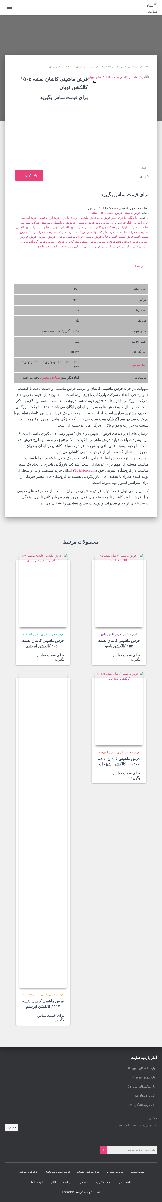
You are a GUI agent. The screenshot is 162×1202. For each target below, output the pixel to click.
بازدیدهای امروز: (144, 1077)
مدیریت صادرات (63, 246)
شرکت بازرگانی (127, 227)
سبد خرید (83, 1182)
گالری (53, 1182)
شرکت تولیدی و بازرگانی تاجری (87, 232)
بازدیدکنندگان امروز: (142, 1086)
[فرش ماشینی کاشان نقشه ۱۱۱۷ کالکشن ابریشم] (43, 830)
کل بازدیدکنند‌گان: (143, 1105)
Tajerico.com (85, 470)
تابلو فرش (110, 217)
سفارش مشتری (50, 377)
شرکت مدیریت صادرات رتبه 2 (47, 232)
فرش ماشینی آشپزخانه (111, 752)
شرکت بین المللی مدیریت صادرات (61, 227)
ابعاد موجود (139, 364)
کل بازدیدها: (147, 1095)
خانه (146, 66)
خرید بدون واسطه (65, 222)
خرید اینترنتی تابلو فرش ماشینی (97, 222)
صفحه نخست (137, 1171)
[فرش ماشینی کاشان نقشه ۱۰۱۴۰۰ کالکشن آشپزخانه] (119, 708)
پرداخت (67, 1182)
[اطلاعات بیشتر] (100, 658)
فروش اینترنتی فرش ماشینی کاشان (97, 246)
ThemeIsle (68, 1192)
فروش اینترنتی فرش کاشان (47, 241)
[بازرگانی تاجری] (148, 7)
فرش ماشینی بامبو (111, 634)
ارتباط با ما (37, 1182)
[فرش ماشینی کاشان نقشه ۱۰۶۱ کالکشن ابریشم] (43, 590)
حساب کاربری (102, 1182)
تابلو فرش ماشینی (90, 217)
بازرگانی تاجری (127, 217)
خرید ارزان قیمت (49, 217)
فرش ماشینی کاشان (70, 236)
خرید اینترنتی (29, 217)
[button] (94, 82)
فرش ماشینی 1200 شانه (113, 66)
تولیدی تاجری (69, 217)
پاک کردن (31, 175)
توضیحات (138, 266)
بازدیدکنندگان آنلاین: (142, 1068)
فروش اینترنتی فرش (43, 236)
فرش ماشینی (135, 66)
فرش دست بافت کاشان (118, 236)
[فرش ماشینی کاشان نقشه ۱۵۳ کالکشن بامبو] (119, 590)
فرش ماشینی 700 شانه (35, 634)
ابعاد (143, 168)
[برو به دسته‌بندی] (103, 1150)
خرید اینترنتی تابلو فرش (133, 222)
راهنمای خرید (124, 1182)
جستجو (152, 1118)
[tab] (134, 266)
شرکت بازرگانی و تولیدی (100, 227)
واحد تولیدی (44, 246)
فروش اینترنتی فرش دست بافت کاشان (90, 241)
